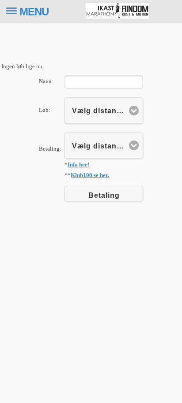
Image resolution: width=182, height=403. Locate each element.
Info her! (78, 164)
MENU (34, 12)
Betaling (104, 195)
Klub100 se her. (90, 175)
